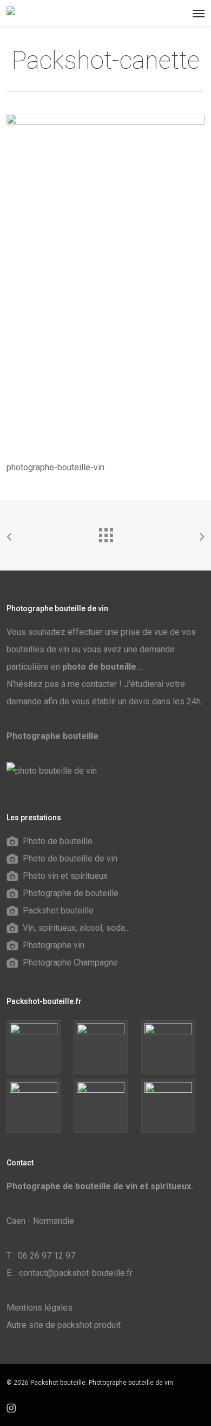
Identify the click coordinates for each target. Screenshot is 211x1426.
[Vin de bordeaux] (105, 1047)
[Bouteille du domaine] (173, 1047)
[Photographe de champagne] (173, 1106)
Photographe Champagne (70, 962)
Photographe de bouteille (70, 893)
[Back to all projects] (105, 532)
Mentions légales (39, 1307)
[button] (199, 13)
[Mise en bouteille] (38, 1106)
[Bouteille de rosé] (38, 1047)
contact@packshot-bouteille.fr (76, 1273)
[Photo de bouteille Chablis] (105, 1106)
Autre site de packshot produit (63, 1325)
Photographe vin (53, 945)
